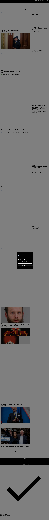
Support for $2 (25, 263)
